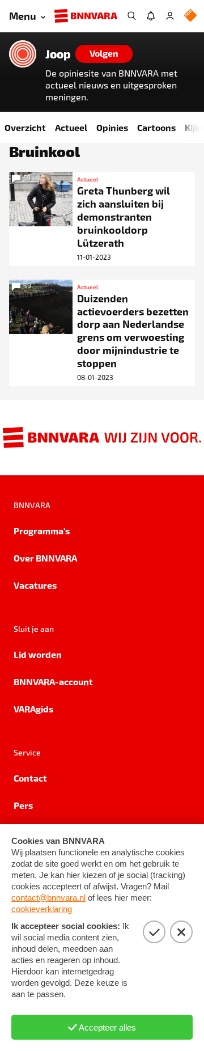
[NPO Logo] (190, 16)
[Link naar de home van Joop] (22, 53)
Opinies (112, 127)
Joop (58, 54)
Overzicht (25, 127)
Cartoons (156, 127)
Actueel (71, 127)
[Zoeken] (131, 16)
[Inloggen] (170, 16)
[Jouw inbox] (151, 16)
